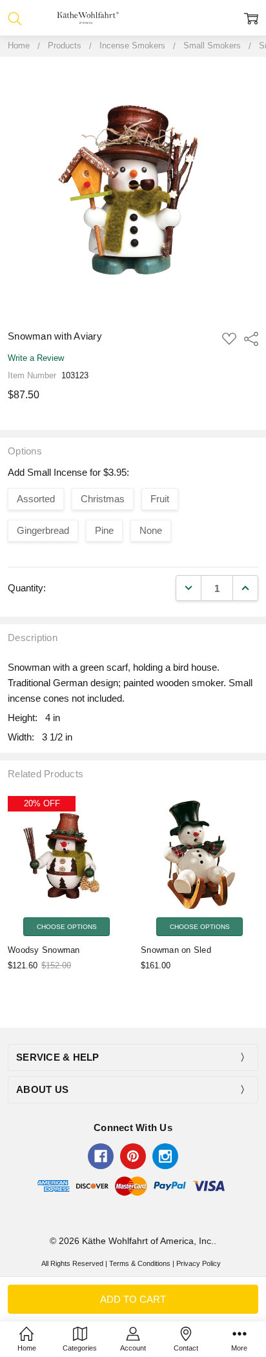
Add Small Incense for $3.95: (68, 472)
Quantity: (27, 587)
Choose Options (67, 926)
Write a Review (36, 358)
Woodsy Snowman (44, 950)
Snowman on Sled (176, 950)
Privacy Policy (198, 1263)
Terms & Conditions (139, 1263)
